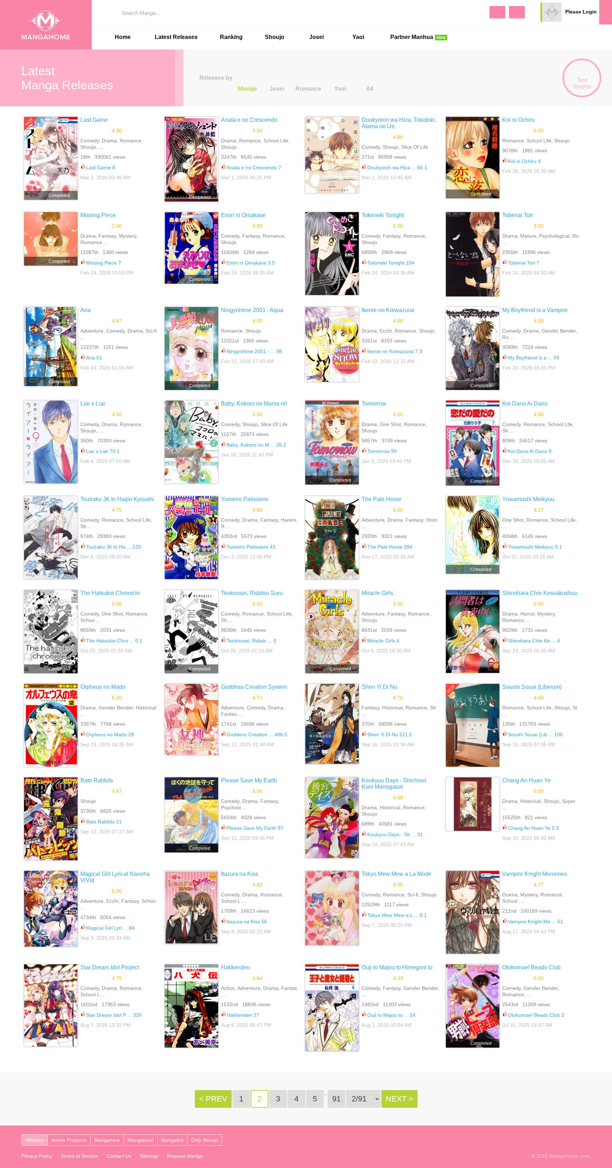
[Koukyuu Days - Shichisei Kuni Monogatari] (332, 817)
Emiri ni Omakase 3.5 (251, 263)
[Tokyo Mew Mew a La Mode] (332, 908)
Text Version (581, 83)
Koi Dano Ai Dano (525, 404)
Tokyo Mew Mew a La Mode (396, 874)
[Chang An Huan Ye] (472, 804)
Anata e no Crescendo (249, 120)
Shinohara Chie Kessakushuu (540, 593)
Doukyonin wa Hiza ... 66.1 (397, 167)
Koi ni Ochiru (518, 120)
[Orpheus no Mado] (51, 725)
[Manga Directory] (517, 12)
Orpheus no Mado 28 (110, 734)
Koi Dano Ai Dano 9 (529, 451)
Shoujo (274, 37)
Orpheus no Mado (102, 687)
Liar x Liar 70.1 (103, 451)
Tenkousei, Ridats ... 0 (251, 640)
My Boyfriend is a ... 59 (533, 358)
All (369, 89)
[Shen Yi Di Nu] (332, 724)
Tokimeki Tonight (383, 215)
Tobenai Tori (517, 215)
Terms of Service (79, 1156)
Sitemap (149, 1156)
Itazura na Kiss (239, 874)
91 (336, 1098)
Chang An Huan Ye (526, 780)
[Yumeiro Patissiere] (191, 537)
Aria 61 (94, 358)
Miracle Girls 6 (383, 640)
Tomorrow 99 (382, 451)
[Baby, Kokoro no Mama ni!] (191, 442)
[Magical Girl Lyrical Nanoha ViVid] (51, 909)
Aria (85, 310)
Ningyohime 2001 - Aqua (252, 310)
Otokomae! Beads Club (531, 967)
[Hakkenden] (191, 1005)
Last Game (94, 120)
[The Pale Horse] (332, 538)
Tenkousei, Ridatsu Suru (252, 593)
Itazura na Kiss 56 (247, 921)
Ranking (231, 37)
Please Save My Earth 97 (255, 828)
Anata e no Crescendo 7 (254, 167)
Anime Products (69, 1140)
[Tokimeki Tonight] (332, 253)
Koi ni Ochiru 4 (524, 161)
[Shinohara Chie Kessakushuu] (472, 631)
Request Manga (185, 1156)
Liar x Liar (92, 404)
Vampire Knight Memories (534, 874)
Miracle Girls (377, 593)
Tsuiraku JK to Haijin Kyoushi (117, 499)
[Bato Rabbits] (51, 818)
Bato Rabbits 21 (104, 821)
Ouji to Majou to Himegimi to (397, 967)
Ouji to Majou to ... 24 (391, 1015)
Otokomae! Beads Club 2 (536, 1015)
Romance (308, 89)
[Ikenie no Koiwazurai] (332, 344)
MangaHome (46, 25)
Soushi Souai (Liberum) (532, 687)
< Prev (213, 1098)
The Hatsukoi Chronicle (110, 593)
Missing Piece (98, 215)
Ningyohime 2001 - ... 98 (254, 351)
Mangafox (172, 1140)
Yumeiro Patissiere (244, 499)
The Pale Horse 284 (389, 547)
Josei (316, 37)
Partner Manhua (418, 37)
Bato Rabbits (96, 780)
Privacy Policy (36, 1156)
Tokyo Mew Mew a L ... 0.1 (397, 915)
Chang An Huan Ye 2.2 (533, 828)
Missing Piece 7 (103, 263)
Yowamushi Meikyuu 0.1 (535, 547)
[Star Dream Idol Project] (51, 1005)
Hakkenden (235, 967)
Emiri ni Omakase (243, 215)
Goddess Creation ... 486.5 (257, 734)
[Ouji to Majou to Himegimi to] (332, 1007)
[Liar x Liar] (51, 442)
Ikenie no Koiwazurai (388, 310)
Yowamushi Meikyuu (528, 499)
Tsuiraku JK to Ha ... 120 (113, 547)
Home (123, 37)
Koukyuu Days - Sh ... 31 (395, 834)
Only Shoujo (204, 1140)
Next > (399, 1098)
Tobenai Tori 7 (523, 263)
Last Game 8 (100, 167)
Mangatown (141, 1140)
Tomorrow (374, 404)
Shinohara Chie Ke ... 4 (534, 640)
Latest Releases (176, 37)
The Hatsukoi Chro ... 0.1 (114, 640)
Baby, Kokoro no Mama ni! (254, 404)
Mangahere (107, 1140)
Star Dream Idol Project (109, 967)
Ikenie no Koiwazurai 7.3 (394, 351)
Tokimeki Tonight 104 (390, 263)
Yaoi (358, 37)
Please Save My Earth (249, 780)
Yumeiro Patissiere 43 (251, 547)
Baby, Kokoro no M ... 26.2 (256, 445)
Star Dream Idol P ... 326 (114, 1015)
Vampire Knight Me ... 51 (535, 921)
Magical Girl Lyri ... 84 (110, 928)
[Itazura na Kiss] (191, 907)
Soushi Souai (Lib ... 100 (535, 734)
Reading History (605, 12)
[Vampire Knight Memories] (472, 912)
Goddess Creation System (254, 687)
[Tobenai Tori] (472, 254)
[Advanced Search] (497, 12)
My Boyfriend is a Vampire (535, 310)
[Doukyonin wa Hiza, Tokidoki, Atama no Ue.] (332, 155)
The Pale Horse (381, 499)
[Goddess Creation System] (191, 719)
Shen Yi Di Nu (379, 687)
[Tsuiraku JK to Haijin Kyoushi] (51, 537)
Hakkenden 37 (243, 1015)
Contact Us (119, 1156)
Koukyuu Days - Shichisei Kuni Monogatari (394, 783)
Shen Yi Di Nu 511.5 (389, 734)
